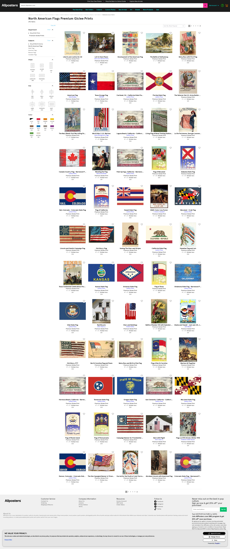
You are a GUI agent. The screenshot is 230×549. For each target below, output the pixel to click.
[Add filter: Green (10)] (31, 133)
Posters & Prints (88, 14)
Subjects (31, 14)
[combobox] (111, 5)
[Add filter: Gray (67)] (45, 126)
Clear (48, 40)
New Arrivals (123, 9)
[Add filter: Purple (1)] (52, 126)
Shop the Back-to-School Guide (116, 1)
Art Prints (98, 14)
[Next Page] (200, 26)
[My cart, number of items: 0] (226, 5)
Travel (57, 14)
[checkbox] (32, 93)
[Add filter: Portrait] (32, 65)
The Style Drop (77, 9)
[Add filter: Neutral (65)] (38, 133)
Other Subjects (39, 14)
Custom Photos (110, 9)
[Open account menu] (218, 5)
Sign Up (223, 509)
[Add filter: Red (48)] (38, 118)
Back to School (49, 14)
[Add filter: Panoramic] (42, 75)
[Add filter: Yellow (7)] (52, 118)
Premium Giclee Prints (108, 14)
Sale (157, 9)
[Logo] (10, 5)
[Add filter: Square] (42, 65)
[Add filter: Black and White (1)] (31, 118)
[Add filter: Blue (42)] (38, 126)
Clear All (53, 25)
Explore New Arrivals (136, 1)
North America (65, 14)
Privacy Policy (8, 539)
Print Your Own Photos (94, 1)
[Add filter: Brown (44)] (31, 126)
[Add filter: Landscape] (32, 75)
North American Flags (76, 14)
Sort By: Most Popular (170, 26)
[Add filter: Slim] (51, 65)
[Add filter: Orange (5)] (45, 118)
